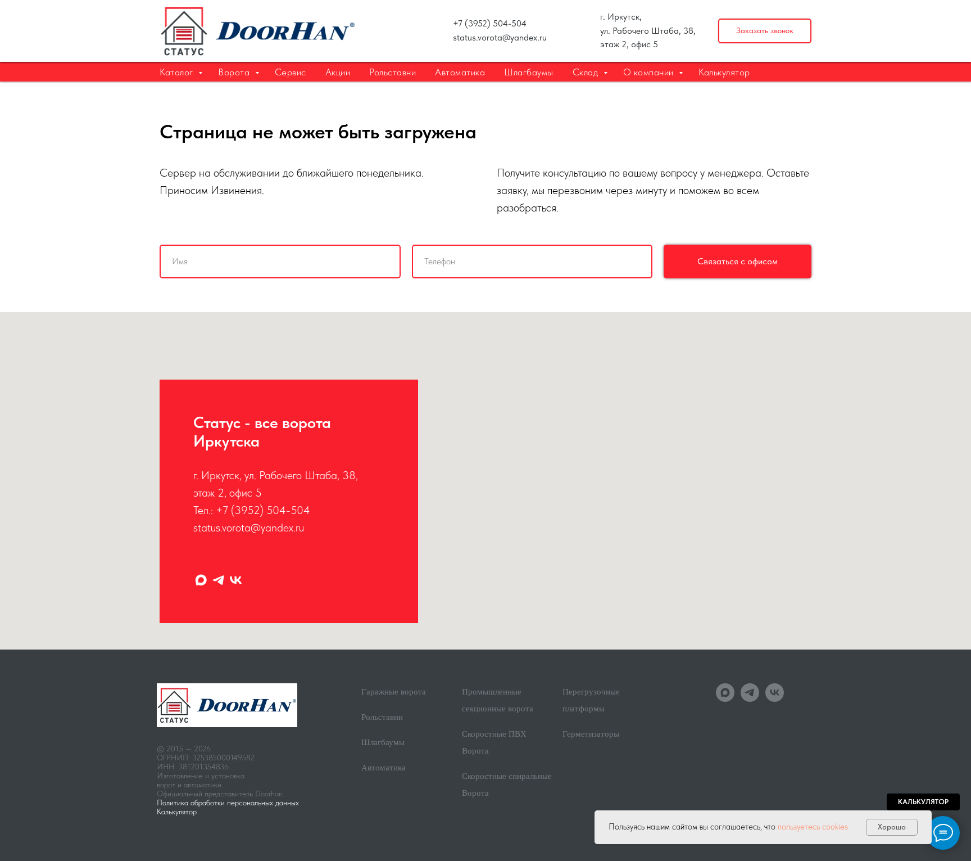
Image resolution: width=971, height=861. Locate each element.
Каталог (178, 72)
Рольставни (392, 72)
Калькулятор (724, 72)
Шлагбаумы (528, 72)
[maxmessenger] (201, 580)
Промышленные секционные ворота (497, 700)
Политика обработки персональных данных (228, 802)
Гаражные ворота (393, 691)
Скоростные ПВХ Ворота (494, 742)
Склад (587, 72)
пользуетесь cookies (813, 827)
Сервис (290, 72)
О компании (650, 72)
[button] (764, 31)
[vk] (236, 580)
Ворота (235, 72)
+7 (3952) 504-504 (490, 23)
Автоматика (460, 72)
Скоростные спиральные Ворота (507, 784)
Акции (338, 72)
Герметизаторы (590, 733)
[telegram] (218, 580)
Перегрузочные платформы (591, 700)
